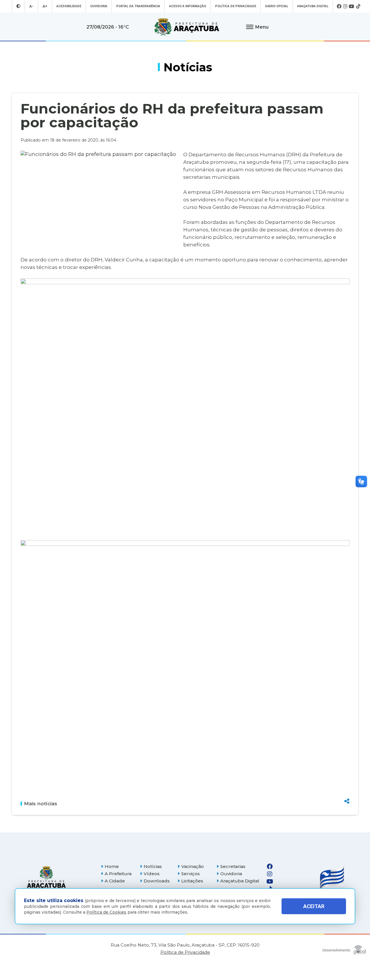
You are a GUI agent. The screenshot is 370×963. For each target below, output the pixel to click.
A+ (44, 6)
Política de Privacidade (235, 6)
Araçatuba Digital (312, 6)
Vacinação (192, 866)
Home (112, 866)
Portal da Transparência (138, 6)
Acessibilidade (68, 6)
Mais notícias (40, 803)
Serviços (190, 873)
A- (31, 6)
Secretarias (232, 866)
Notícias (153, 866)
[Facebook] (339, 6)
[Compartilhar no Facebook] (346, 770)
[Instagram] (345, 6)
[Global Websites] (344, 948)
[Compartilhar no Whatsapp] (347, 790)
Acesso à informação (187, 6)
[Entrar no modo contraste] (18, 6)
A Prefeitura (118, 873)
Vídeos (152, 873)
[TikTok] (358, 6)
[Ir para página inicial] (186, 26)
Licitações (192, 881)
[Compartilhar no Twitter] (346, 780)
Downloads (157, 881)
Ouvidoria (98, 6)
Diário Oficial (276, 6)
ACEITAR (313, 906)
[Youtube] (351, 6)
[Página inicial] (46, 877)
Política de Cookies (106, 912)
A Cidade (115, 881)
